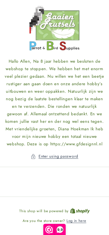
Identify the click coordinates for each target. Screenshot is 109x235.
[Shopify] (80, 211)
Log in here (76, 220)
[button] (54, 156)
